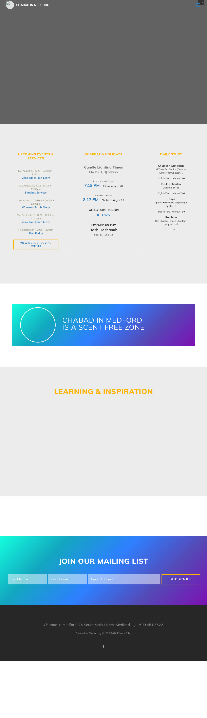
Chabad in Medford (32, 5)
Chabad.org (95, 633)
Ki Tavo (103, 215)
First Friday (36, 233)
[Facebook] (103, 646)
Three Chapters (178, 221)
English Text (163, 178)
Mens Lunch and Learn (35, 177)
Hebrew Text (178, 178)
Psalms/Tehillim (171, 184)
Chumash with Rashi (171, 165)
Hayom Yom (171, 230)
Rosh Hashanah (103, 229)
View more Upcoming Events (36, 244)
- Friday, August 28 (103, 185)
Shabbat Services (36, 192)
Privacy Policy (124, 633)
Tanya (171, 199)
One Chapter (161, 221)
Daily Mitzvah (171, 224)
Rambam (171, 217)
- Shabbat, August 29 (103, 200)
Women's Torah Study (36, 207)
